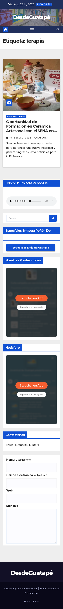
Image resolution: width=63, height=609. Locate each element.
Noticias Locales (16, 116)
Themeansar (31, 593)
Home (27, 601)
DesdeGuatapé (31, 17)
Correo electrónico (26, 475)
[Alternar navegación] (32, 29)
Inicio (36, 601)
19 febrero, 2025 (20, 137)
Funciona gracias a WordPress (21, 588)
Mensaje (12, 505)
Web (9, 490)
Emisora (42, 137)
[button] (58, 29)
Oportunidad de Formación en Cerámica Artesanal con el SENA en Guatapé (30, 128)
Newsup (51, 588)
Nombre (18, 459)
